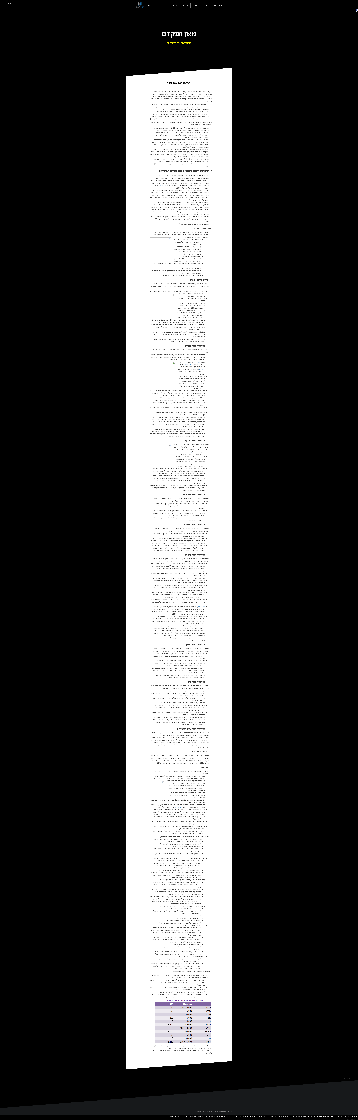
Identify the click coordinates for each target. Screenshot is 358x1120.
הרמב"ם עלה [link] (179, 807)
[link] (357, 10)
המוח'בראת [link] (201, 607)
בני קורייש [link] (163, 185)
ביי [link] (187, 545)
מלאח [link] (190, 452)
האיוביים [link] (197, 362)
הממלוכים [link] (187, 364)
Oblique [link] (221, 1112)
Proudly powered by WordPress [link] (204, 1112)
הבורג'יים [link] (202, 369)
